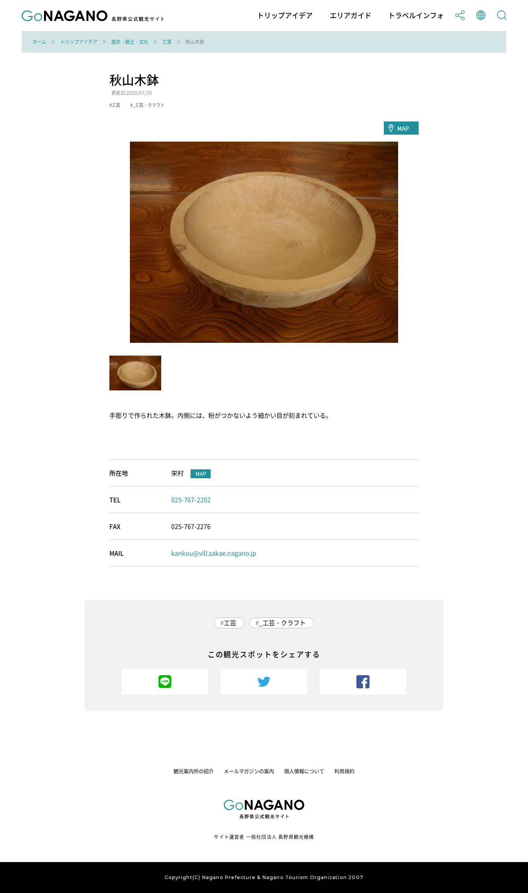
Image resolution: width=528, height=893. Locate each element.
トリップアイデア (285, 15)
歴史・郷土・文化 (129, 41)
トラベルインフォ (416, 15)
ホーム (39, 41)
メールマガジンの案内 (249, 771)
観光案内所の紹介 (194, 771)
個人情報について (304, 771)
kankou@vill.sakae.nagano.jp (213, 553)
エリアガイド (350, 15)
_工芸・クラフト (282, 622)
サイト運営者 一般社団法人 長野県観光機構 (264, 836)
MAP (403, 128)
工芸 (167, 41)
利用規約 (344, 771)
